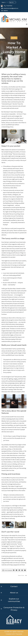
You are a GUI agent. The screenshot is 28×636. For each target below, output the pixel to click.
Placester (18, 634)
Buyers (14, 37)
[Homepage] (14, 18)
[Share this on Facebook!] (13, 570)
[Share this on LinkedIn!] (19, 570)
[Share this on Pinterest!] (22, 570)
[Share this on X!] (16, 570)
